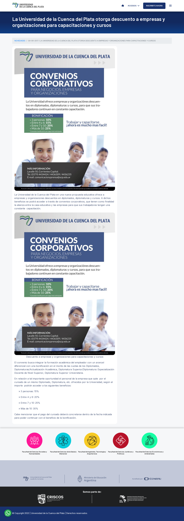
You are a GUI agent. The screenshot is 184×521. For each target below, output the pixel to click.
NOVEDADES (20, 41)
